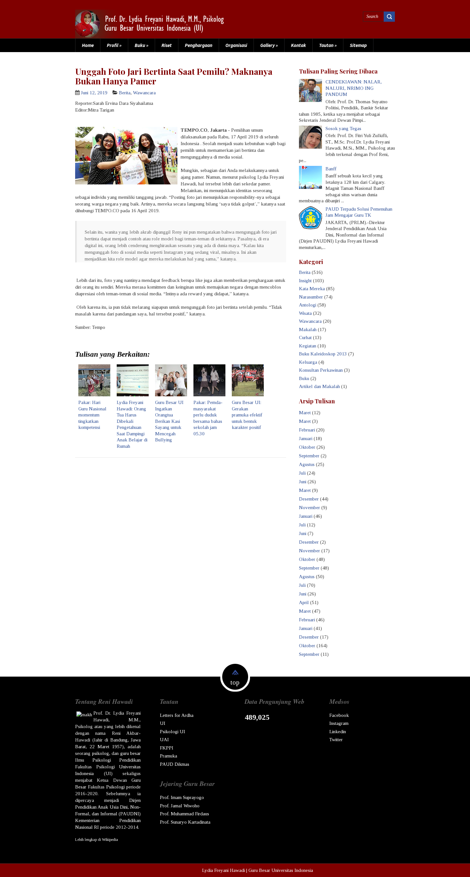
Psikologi (101, 760)
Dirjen (135, 800)
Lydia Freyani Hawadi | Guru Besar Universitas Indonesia (257, 870)
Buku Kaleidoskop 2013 (323, 353)
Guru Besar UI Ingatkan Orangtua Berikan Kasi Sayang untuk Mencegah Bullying (169, 421)
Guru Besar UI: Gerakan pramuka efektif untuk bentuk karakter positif (247, 415)
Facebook (339, 715)
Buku (141, 45)
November (309, 507)
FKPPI (166, 747)
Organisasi (236, 45)
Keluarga (308, 362)
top (235, 682)
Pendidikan (130, 760)
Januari (305, 438)
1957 (117, 746)
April (304, 602)
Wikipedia (110, 839)
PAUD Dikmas (174, 764)
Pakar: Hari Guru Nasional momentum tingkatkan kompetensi (92, 415)
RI (96, 827)
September (309, 455)
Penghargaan (198, 45)
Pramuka (168, 755)
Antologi (307, 304)
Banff (330, 168)
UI (162, 723)
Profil (114, 45)
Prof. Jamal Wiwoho (180, 805)
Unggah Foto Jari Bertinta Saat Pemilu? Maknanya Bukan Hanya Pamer (173, 76)
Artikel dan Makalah (319, 386)
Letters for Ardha (176, 715)
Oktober (307, 447)
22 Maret (99, 746)
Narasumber (311, 296)
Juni (302, 481)
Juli (302, 473)
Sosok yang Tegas (343, 128)
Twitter (336, 739)
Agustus (307, 464)
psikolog (100, 753)
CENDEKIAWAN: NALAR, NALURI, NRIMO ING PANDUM (353, 88)
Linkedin (337, 731)
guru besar (130, 753)
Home (88, 45)
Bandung (119, 739)
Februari (307, 429)
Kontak (298, 45)
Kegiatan (307, 345)
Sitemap (358, 45)
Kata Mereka (312, 288)
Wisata (305, 313)
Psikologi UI (172, 731)
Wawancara (144, 92)
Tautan (328, 45)
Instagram (339, 723)
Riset (166, 45)
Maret (305, 412)
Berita (124, 92)
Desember (309, 498)
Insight (305, 280)
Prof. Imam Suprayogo (182, 797)
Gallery (269, 45)
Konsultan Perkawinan (321, 370)
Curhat (305, 337)
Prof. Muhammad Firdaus (184, 813)
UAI (164, 739)
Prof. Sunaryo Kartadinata (185, 822)
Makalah (308, 329)
